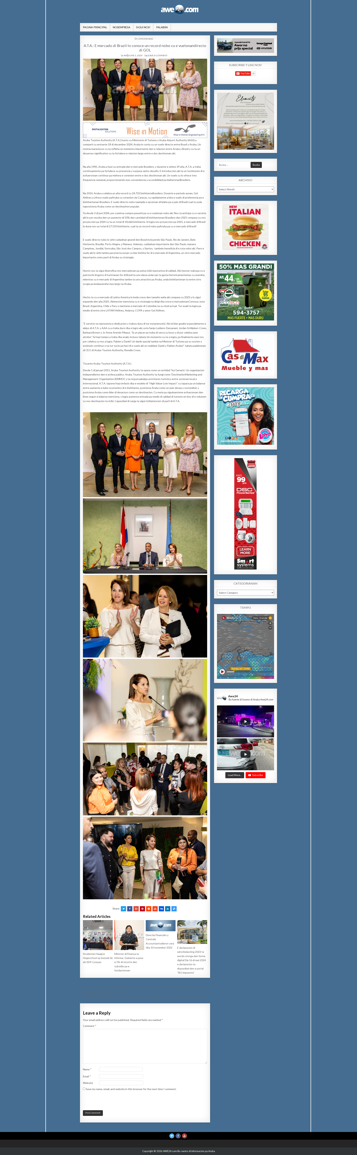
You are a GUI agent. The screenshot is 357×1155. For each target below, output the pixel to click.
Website (88, 1082)
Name (87, 1069)
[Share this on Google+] (136, 908)
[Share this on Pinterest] (142, 908)
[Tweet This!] (123, 908)
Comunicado (145, 38)
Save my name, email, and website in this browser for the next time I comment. (131, 1089)
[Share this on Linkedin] (167, 908)
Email (87, 1076)
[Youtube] (184, 1135)
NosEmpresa (121, 27)
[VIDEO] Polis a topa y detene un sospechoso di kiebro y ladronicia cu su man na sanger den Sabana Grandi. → (146, 995)
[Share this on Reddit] (148, 908)
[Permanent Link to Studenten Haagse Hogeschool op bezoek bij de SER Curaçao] (98, 935)
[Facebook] (178, 1135)
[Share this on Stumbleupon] (155, 908)
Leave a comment (157, 55)
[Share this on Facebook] (129, 908)
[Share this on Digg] (161, 908)
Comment (89, 1025)
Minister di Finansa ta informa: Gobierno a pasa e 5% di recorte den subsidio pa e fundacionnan (128, 962)
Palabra (162, 27)
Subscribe (257, 774)
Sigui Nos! (143, 27)
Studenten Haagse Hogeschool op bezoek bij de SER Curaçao (97, 958)
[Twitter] (171, 1135)
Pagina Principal (95, 27)
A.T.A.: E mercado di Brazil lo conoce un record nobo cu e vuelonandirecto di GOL (145, 47)
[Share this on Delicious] (174, 908)
